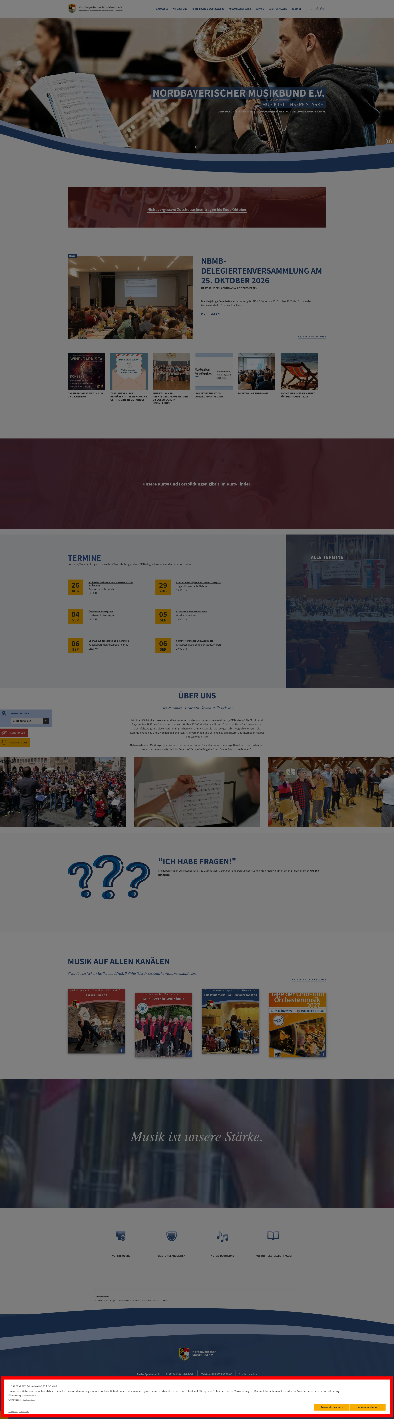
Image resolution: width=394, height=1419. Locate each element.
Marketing (23, 1399)
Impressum (13, 1411)
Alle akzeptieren (368, 1407)
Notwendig (23, 1395)
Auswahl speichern (332, 1407)
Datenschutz (24, 1411)
